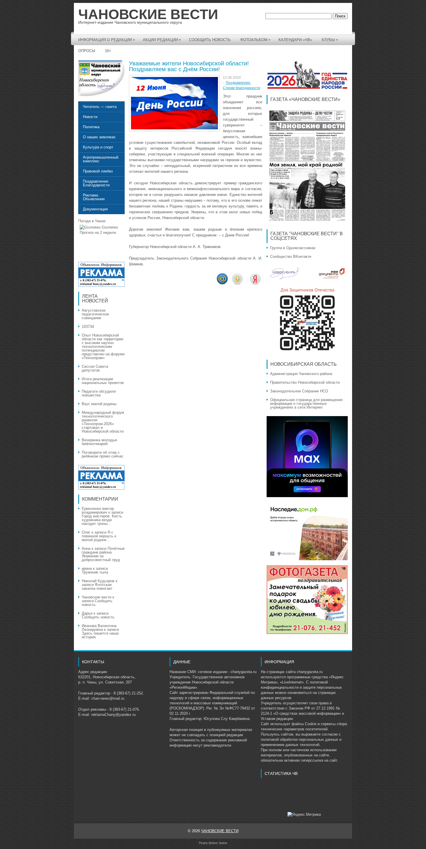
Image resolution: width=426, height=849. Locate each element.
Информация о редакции (106, 39)
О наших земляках (99, 137)
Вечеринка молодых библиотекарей (99, 442)
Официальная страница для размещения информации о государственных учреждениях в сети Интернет (306, 403)
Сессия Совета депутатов (95, 368)
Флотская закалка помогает (97, 586)
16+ (108, 51)
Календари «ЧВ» (295, 40)
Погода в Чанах (92, 221)
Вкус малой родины (99, 404)
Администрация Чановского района (301, 374)
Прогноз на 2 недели (98, 232)
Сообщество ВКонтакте (290, 256)
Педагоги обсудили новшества (99, 393)
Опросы (86, 51)
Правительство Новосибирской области (305, 382)
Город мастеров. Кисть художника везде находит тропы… (102, 520)
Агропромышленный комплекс (100, 159)
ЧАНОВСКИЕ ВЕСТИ (148, 14)
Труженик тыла (95, 572)
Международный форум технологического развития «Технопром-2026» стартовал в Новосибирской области (103, 421)
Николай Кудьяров (98, 581)
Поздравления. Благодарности (96, 183)
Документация (95, 209)
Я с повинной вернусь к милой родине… (99, 536)
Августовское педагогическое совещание (95, 314)
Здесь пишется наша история (100, 635)
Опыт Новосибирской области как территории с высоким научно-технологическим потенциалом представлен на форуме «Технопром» (103, 346)
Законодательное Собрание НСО (299, 391)
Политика (91, 127)
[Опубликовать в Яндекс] (255, 283)
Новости (90, 117)
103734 (88, 326)
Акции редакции (162, 39)
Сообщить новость (210, 40)
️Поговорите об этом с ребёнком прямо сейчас (103, 454)
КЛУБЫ (330, 39)
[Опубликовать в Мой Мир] (222, 283)
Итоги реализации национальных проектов (103, 381)
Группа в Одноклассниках (293, 248)
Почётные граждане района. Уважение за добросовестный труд (103, 554)
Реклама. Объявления (94, 197)
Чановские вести (96, 597)
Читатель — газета (99, 106)
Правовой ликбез (98, 171)
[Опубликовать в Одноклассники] (237, 283)
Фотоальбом (255, 39)
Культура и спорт (98, 147)
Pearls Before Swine (213, 843)
